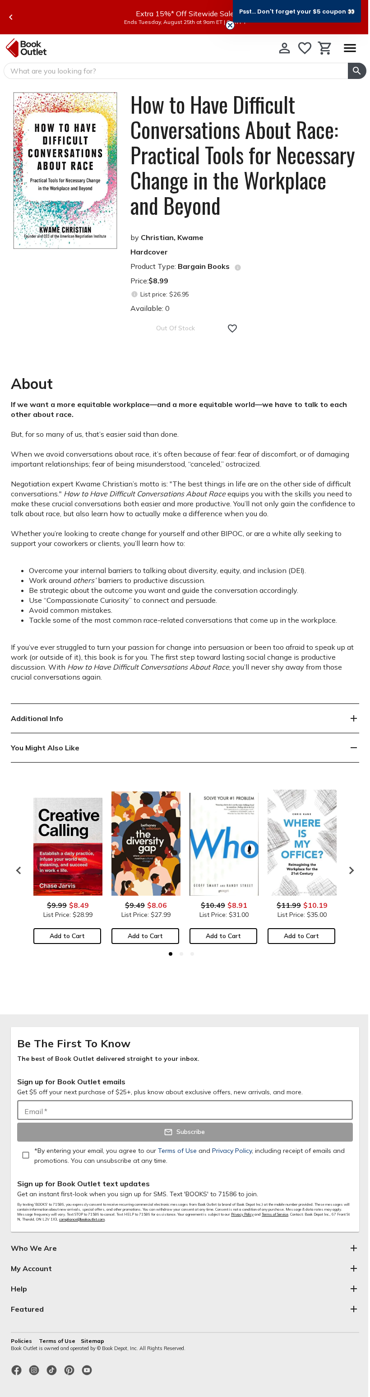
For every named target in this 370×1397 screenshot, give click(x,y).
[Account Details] (284, 48)
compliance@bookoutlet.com (82, 1219)
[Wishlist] (305, 48)
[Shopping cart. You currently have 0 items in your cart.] (325, 48)
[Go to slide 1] (170, 954)
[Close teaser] (230, 25)
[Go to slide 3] (192, 954)
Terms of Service (275, 1214)
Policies (22, 1340)
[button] (297, 11)
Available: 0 (150, 308)
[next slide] (349, 870)
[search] (357, 71)
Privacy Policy (242, 1214)
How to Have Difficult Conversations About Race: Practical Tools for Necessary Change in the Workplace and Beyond (242, 155)
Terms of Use (57, 1340)
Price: (149, 280)
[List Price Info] (134, 294)
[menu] (349, 48)
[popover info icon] (238, 267)
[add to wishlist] (232, 328)
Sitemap (92, 1340)
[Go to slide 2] (181, 954)
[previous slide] (11, 17)
